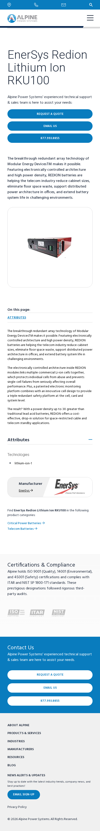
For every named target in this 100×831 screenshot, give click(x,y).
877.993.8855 (50, 138)
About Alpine (18, 725)
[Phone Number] (47, 5)
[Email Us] (75, 4)
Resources (15, 757)
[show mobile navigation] (90, 18)
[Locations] (20, 5)
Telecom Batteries (20, 529)
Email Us (50, 126)
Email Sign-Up (23, 794)
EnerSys (24, 490)
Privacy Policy (17, 807)
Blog (11, 765)
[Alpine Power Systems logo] (22, 18)
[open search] (91, 4)
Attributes (16, 317)
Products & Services (24, 733)
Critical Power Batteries (24, 523)
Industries (16, 741)
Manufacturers (20, 749)
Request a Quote (50, 114)
